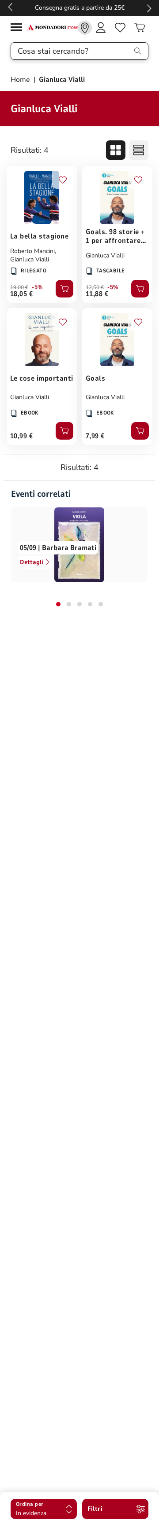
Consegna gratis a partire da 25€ (80, 8)
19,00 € (19, 287)
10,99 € (21, 436)
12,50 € (95, 287)
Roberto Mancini (32, 251)
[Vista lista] (138, 150)
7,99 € (95, 436)
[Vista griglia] (115, 150)
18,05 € (21, 293)
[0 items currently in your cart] (139, 27)
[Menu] (18, 28)
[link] (85, 28)
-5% (37, 287)
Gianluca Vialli (29, 259)
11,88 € (97, 293)
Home (21, 79)
